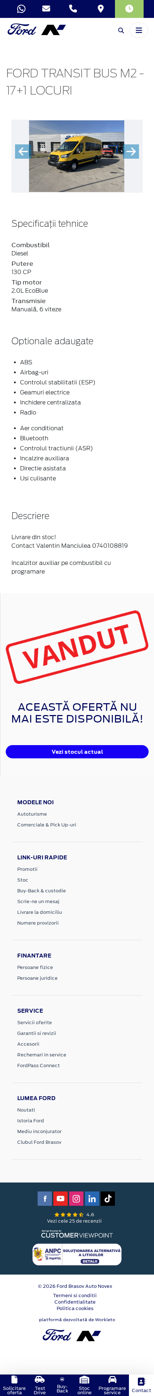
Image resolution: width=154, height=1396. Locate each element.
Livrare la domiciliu (39, 912)
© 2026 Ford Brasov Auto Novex (75, 1286)
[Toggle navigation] (139, 30)
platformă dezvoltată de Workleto (77, 1320)
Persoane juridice (37, 978)
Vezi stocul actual (77, 751)
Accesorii (28, 1044)
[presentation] (23, 151)
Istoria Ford (30, 1120)
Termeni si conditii (75, 1295)
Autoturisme (32, 814)
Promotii (27, 869)
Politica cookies (75, 1308)
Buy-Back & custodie (41, 890)
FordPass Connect (38, 1065)
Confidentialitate (75, 1302)
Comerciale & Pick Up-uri (46, 824)
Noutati (26, 1110)
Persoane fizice (35, 967)
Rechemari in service (41, 1054)
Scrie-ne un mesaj (38, 901)
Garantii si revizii (36, 1033)
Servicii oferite (34, 1022)
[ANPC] (77, 1253)
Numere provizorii (38, 923)
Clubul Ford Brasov (39, 1142)
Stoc (22, 880)
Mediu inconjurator (39, 1131)
